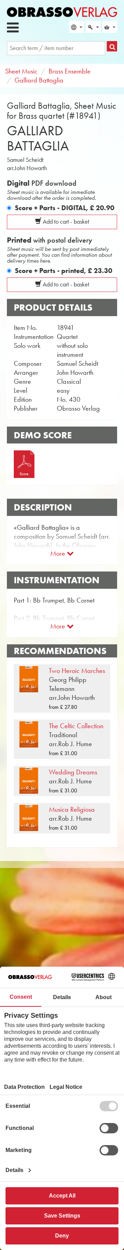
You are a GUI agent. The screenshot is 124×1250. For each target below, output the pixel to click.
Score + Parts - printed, (63, 270)
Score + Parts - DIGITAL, (64, 207)
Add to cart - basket (65, 221)
